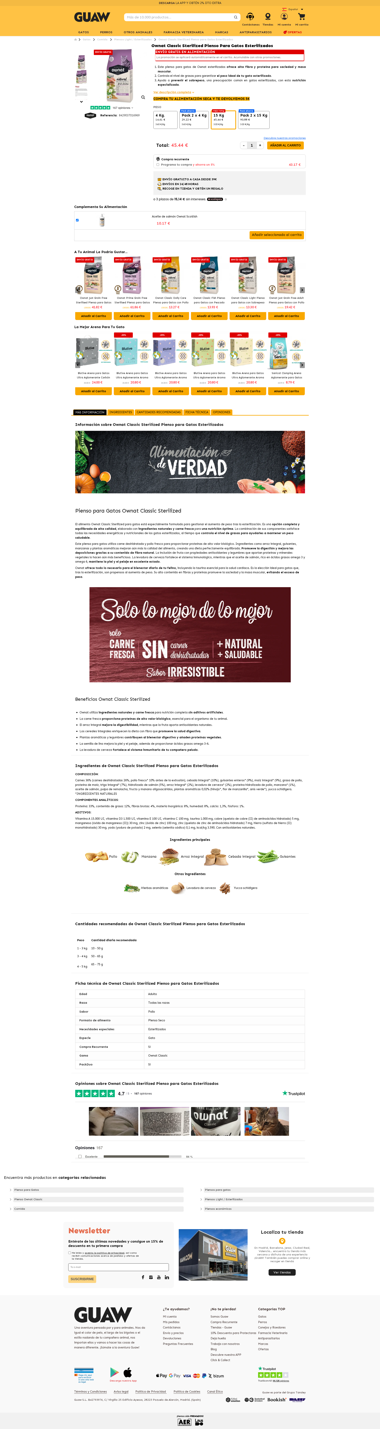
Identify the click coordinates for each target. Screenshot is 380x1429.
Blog (214, 1349)
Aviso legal (121, 1391)
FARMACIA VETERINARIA (184, 32)
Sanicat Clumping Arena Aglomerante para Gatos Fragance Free (286, 376)
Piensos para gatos (218, 1190)
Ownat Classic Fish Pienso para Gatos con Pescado (209, 300)
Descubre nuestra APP (226, 1355)
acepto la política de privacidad (104, 1252)
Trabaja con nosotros (225, 1344)
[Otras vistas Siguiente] (81, 102)
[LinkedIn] (167, 1277)
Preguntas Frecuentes (178, 1344)
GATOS (83, 32)
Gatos (262, 1316)
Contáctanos (171, 1327)
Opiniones (221, 412)
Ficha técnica (196, 412)
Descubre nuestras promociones (285, 138)
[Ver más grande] (143, 99)
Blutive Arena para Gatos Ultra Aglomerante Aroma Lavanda (171, 376)
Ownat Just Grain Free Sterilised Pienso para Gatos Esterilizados (93, 300)
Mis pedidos (171, 1322)
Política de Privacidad (151, 1391)
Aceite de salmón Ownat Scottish (174, 216)
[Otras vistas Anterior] (75, 52)
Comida (19, 1209)
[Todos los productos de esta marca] (90, 115)
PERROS (106, 32)
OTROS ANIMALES (138, 32)
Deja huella (218, 1338)
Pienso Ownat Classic (28, 1199)
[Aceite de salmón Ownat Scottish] (102, 220)
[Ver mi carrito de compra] (302, 17)
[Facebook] (143, 1277)
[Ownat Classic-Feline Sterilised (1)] (81, 62)
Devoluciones (172, 1338)
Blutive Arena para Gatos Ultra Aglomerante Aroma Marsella (248, 376)
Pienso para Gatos (26, 1190)
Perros (262, 1322)
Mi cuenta (170, 1316)
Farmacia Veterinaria (272, 1333)
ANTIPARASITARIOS (255, 32)
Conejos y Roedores (272, 1327)
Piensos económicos (218, 1209)
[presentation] (77, 290)
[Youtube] (159, 1277)
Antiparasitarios (269, 1338)
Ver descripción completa (172, 92)
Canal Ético (215, 1391)
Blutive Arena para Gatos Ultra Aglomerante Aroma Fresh (132, 376)
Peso (157, 107)
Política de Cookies (187, 1391)
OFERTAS (295, 32)
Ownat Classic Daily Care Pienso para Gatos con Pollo (171, 300)
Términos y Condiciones (90, 1391)
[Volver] (75, 39)
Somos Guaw (219, 1316)
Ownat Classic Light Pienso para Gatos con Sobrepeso (248, 300)
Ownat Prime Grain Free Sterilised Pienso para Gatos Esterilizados (132, 300)
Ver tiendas (282, 1272)
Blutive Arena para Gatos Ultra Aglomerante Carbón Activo (93, 376)
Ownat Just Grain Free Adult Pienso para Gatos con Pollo (286, 300)
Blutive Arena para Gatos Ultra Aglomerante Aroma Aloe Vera (209, 376)
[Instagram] (151, 1277)
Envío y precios (173, 1333)
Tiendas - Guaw (221, 1327)
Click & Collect (220, 1360)
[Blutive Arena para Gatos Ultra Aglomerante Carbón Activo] (93, 350)
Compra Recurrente (224, 1322)
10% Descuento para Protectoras (233, 1333)
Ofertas (263, 1349)
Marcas (221, 32)
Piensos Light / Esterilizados (224, 1199)
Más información (89, 412)
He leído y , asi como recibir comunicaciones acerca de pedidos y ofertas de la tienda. (105, 1255)
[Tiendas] (268, 20)
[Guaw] (92, 17)
